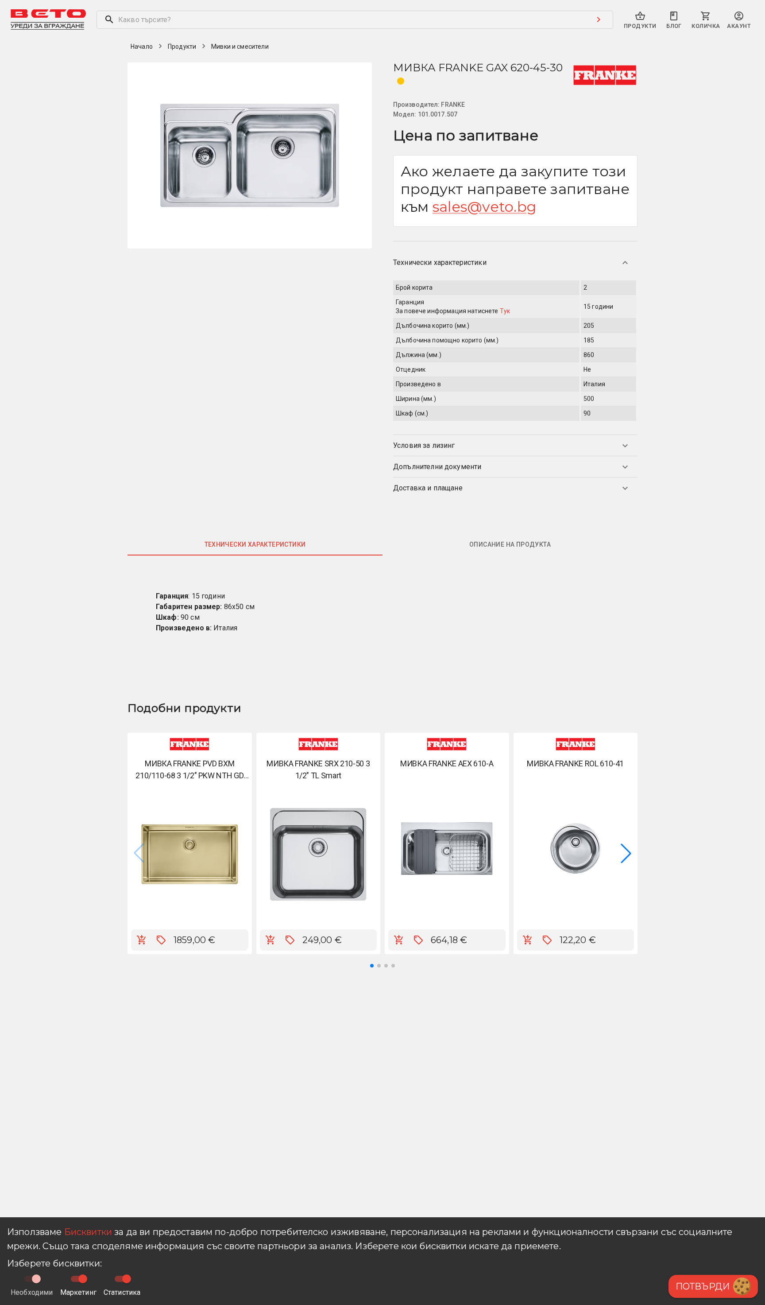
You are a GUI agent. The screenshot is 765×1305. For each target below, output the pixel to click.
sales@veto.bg (485, 206)
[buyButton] (142, 940)
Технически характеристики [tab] (255, 544)
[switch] (83, 1278)
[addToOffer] (161, 940)
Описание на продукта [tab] (510, 544)
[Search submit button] (598, 19)
